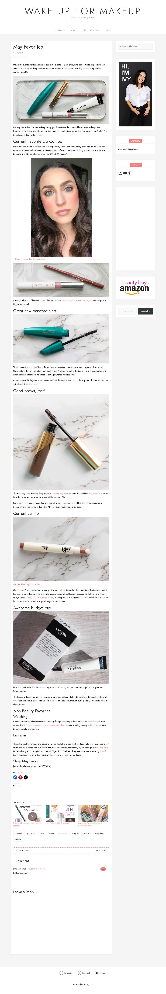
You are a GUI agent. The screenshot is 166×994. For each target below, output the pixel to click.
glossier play (63, 833)
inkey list (75, 833)
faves (42, 833)
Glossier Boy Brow (60, 493)
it (56, 755)
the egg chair (102, 747)
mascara (86, 833)
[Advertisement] (135, 228)
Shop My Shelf (91, 30)
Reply (103, 869)
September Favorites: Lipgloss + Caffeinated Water (90, 824)
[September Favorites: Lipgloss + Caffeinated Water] (93, 813)
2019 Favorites (19, 869)
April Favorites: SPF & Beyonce (57, 823)
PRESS (108, 30)
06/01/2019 (18, 52)
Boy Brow (93, 493)
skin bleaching (62, 725)
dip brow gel (31, 833)
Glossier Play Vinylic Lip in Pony (27, 584)
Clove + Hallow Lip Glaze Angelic (30, 259)
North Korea (95, 725)
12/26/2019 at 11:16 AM (37, 869)
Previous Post (23, 851)
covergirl (18, 833)
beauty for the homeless (44, 725)
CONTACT (60, 30)
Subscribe (145, 310)
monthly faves (98, 833)
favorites (51, 833)
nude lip (18, 839)
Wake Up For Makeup (83, 11)
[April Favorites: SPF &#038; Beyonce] (61, 813)
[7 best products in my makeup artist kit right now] (28, 813)
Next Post (101, 851)
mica (31, 725)
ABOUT (74, 30)
